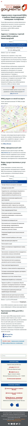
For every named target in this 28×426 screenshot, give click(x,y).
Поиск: (10, 41)
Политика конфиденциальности (14, 420)
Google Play (9, 334)
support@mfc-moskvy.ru (19, 419)
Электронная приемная (14, 378)
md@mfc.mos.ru (14, 372)
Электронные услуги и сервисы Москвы (14, 389)
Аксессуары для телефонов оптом (14, 393)
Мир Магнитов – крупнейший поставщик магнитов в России (14, 398)
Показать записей (7, 176)
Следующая (23, 302)
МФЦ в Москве (7, 143)
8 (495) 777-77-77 (14, 367)
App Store (8, 336)
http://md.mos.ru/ (5, 152)
